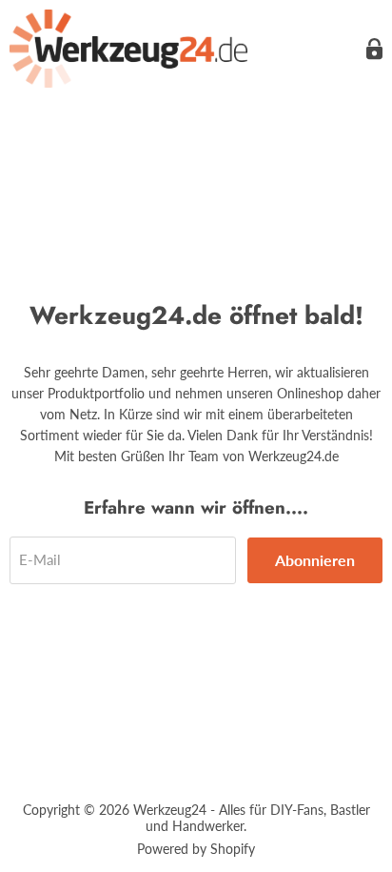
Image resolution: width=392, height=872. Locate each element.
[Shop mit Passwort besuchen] (374, 49)
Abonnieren (315, 560)
